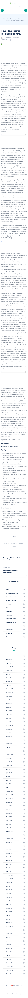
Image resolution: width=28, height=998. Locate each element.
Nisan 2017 (9, 933)
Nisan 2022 (9, 765)
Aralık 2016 (9, 948)
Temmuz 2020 (9, 835)
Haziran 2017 (9, 926)
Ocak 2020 (8, 857)
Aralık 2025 (9, 659)
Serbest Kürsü (10, 633)
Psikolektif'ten (10, 626)
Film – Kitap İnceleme (12, 596)
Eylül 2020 (8, 827)
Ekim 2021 (8, 784)
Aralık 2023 (9, 711)
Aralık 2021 (9, 776)
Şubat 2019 (9, 890)
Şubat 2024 (9, 703)
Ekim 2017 (8, 915)
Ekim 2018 (8, 901)
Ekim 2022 (8, 747)
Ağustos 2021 (9, 791)
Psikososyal (9, 629)
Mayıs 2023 (9, 729)
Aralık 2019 (9, 860)
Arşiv (7, 589)
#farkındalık (12, 543)
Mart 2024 (8, 700)
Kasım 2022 (9, 743)
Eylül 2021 (8, 787)
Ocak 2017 (8, 944)
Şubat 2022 (9, 773)
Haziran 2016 (9, 970)
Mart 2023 (8, 732)
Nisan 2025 (9, 670)
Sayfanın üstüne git (14, 993)
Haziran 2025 (9, 667)
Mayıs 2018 (9, 908)
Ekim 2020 (8, 824)
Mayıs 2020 (9, 842)
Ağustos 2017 (9, 922)
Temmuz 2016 (9, 966)
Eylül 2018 (8, 904)
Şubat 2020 (9, 853)
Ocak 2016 (8, 974)
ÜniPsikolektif (10, 637)
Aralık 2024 (9, 681)
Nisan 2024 (9, 696)
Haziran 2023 (9, 725)
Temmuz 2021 (9, 795)
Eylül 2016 (8, 959)
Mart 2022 (8, 769)
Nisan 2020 (9, 846)
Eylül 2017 (8, 919)
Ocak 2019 (8, 893)
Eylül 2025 (8, 663)
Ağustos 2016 (9, 963)
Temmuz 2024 (9, 689)
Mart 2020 (8, 849)
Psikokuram (9, 611)
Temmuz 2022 (9, 754)
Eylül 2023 (8, 722)
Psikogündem (16, 37)
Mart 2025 (8, 674)
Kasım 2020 (9, 820)
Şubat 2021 (9, 813)
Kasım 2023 (9, 714)
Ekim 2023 (8, 718)
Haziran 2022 (9, 758)
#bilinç (5, 543)
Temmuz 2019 (9, 875)
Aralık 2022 (9, 740)
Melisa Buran (8, 37)
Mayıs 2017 (9, 930)
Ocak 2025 (8, 678)
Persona (8, 604)
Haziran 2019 (9, 879)
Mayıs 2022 (9, 762)
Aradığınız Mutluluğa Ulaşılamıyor (11, 571)
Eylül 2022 (8, 751)
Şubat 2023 (9, 736)
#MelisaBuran (21, 543)
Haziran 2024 (9, 692)
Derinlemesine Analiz (12, 593)
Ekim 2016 (8, 955)
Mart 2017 (8, 937)
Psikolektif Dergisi (11, 622)
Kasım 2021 (9, 780)
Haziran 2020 (9, 838)
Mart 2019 (8, 886)
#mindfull (14, 546)
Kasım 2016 (9, 952)
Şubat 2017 (9, 941)
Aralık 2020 (9, 817)
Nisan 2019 (9, 882)
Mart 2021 (8, 809)
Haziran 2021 (9, 798)
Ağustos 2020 (9, 831)
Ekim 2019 (8, 868)
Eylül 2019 (8, 871)
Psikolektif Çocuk (11, 618)
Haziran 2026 (9, 656)
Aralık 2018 (9, 897)
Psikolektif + (9, 615)
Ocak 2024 (8, 707)
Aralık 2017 (9, 912)
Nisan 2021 (9, 806)
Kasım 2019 (9, 864)
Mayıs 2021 (9, 802)
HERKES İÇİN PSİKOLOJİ (12, 600)
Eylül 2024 (8, 685)
